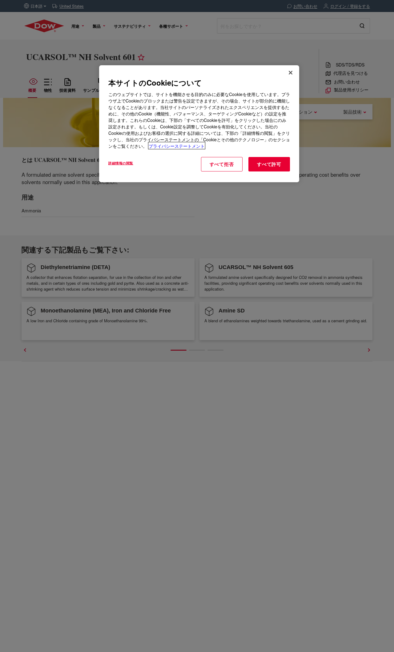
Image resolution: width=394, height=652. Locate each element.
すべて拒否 (222, 163)
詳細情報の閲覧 (120, 162)
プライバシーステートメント (177, 146)
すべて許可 (269, 163)
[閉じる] (290, 72)
